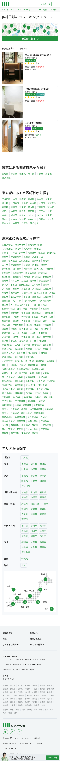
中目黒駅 (6, 397)
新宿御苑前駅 (23, 369)
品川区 (5, 203)
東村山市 (32, 219)
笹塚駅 (5, 433)
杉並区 (33, 203)
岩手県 (34, 464)
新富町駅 (51, 361)
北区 (49, 211)
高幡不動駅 (35, 373)
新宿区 (22, 199)
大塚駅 (20, 377)
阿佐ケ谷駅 (7, 349)
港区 (15, 199)
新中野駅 (40, 381)
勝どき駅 (29, 361)
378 (38, 602)
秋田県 (24, 469)
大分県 (34, 547)
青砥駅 (14, 340)
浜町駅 (35, 433)
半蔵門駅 (51, 381)
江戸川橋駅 (7, 393)
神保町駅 (25, 336)
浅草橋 (37, 324)
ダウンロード (52, 757)
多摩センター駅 (9, 252)
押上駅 (5, 304)
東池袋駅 (43, 332)
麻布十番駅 (20, 244)
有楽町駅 (36, 320)
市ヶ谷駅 (15, 280)
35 (45, 578)
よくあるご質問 (9, 644)
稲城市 (50, 219)
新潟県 (24, 492)
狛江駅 (29, 324)
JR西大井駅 (48, 397)
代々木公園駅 (45, 300)
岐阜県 (24, 504)
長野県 (43, 497)
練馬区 (16, 223)
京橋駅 (52, 292)
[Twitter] (5, 732)
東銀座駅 (32, 252)
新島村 (22, 215)
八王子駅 (17, 300)
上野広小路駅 (42, 389)
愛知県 (34, 509)
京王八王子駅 (8, 377)
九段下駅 (36, 296)
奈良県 (43, 514)
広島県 (43, 530)
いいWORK (9, 748)
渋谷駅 (18, 248)
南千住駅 (34, 328)
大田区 (42, 203)
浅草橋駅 (36, 312)
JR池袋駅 (49, 409)
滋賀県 (24, 519)
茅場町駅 (25, 288)
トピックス (7, 679)
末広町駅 (47, 344)
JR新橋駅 (27, 405)
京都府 (43, 509)
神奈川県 (6, 177)
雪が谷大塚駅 (8, 421)
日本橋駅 (17, 268)
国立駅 (42, 401)
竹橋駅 (22, 365)
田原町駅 (23, 328)
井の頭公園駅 (8, 389)
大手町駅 (6, 268)
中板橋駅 (25, 425)
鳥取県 (43, 525)
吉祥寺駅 (25, 316)
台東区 (48, 199)
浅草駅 (14, 328)
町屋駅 (44, 365)
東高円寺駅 (7, 385)
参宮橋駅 (43, 377)
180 (25, 602)
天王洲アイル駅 (20, 332)
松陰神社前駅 (8, 308)
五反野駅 (47, 296)
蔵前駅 (5, 328)
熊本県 (24, 547)
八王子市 (41, 211)
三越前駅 (45, 421)
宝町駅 (35, 425)
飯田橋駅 (25, 312)
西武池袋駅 (26, 413)
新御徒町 (17, 276)
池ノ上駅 (36, 336)
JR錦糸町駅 (7, 405)
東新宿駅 (21, 421)
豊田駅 (20, 389)
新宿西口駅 (7, 381)
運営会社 (6, 738)
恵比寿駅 (28, 248)
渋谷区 (31, 199)
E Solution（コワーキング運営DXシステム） (19, 669)
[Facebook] (19, 732)
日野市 (42, 219)
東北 (12, 709)
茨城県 (5, 173)
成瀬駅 (16, 320)
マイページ (45, 4)
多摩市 (5, 215)
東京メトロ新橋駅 (10, 409)
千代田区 (6, 199)
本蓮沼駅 (36, 344)
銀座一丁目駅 (49, 320)
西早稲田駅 (30, 272)
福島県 (43, 469)
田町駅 (46, 284)
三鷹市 (24, 223)
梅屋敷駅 (6, 320)
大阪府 (24, 514)
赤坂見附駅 (16, 256)
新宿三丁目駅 (40, 292)
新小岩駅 (15, 292)
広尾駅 (43, 417)
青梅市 (14, 219)
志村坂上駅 (7, 248)
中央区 (40, 199)
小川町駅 (34, 308)
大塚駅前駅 (31, 377)
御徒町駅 (51, 252)
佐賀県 (34, 542)
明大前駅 (47, 324)
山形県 (34, 469)
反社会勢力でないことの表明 (31, 743)
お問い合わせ (36, 638)
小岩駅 (27, 264)
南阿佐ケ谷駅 (8, 353)
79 (30, 595)
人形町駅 (25, 320)
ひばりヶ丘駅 (47, 316)
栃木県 (22, 173)
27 (13, 589)
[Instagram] (12, 732)
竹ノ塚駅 (17, 397)
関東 (17, 709)
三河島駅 (13, 365)
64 (40, 589)
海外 (16, 713)
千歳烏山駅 (48, 312)
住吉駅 (18, 405)
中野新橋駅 (18, 324)
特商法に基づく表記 (10, 743)
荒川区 (14, 207)
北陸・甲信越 (27, 709)
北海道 (24, 457)
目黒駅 (37, 397)
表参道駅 (30, 357)
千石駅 (37, 349)
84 (12, 604)
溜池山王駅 (24, 284)
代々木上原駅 (32, 429)
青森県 (24, 464)
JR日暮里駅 (33, 417)
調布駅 (35, 264)
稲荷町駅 (6, 276)
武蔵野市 (51, 203)
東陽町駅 (25, 433)
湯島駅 (5, 256)
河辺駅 (20, 429)
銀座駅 (42, 252)
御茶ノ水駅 (16, 296)
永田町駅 (19, 349)
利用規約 (36, 738)
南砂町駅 (43, 385)
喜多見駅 (30, 381)
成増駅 (24, 409)
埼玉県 (31, 173)
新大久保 (38, 268)
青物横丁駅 (31, 385)
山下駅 (33, 340)
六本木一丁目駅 (9, 284)
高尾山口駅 (37, 256)
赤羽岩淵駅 (44, 280)
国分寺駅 (23, 373)
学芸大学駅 (33, 421)
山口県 (24, 525)
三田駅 (33, 332)
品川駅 (16, 288)
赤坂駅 (37, 248)
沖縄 (10, 713)
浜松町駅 (36, 276)
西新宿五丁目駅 (9, 373)
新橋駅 (5, 312)
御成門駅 (40, 361)
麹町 (4, 365)
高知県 (43, 535)
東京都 (48, 173)
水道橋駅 (43, 340)
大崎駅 (22, 252)
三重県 (45, 504)
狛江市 (40, 215)
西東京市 (6, 223)
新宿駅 (46, 260)
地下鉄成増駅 (36, 409)
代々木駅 (45, 328)
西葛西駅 (15, 425)
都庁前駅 (6, 300)
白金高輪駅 (7, 244)
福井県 (24, 497)
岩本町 (29, 349)
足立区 (31, 207)
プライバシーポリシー (23, 738)
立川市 (31, 215)
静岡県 (24, 509)
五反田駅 (47, 288)
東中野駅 (47, 336)
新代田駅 (15, 433)
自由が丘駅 (26, 292)
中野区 (14, 211)
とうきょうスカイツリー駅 (23, 304)
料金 (5, 638)
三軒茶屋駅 (24, 260)
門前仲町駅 (7, 344)
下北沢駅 (49, 268)
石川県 (43, 492)
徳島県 (24, 535)
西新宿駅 (6, 332)
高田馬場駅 (18, 272)
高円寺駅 (19, 357)
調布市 (22, 211)
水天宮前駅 (33, 353)
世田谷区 (15, 203)
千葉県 (40, 173)
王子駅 (5, 264)
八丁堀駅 (6, 288)
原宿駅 (46, 393)
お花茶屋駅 (20, 417)
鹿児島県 (25, 552)
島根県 (24, 530)
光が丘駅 (6, 324)
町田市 (5, 211)
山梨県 (34, 497)
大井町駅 (15, 312)
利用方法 (34, 633)
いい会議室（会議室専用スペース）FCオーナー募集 (22, 664)
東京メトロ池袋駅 (10, 413)
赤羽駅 (33, 280)
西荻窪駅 (45, 429)
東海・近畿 (38, 709)
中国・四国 (49, 709)
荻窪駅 (5, 292)
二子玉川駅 (7, 401)
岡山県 (34, 530)
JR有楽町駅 (39, 405)
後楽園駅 (19, 393)
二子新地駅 (20, 401)
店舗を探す (8, 633)
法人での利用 (36, 644)
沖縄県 (24, 558)
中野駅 (27, 296)
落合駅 (5, 340)
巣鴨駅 (46, 349)
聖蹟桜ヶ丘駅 (38, 369)
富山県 (34, 492)
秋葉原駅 (47, 276)
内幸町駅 (19, 385)
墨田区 (31, 211)
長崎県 (43, 542)
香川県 (34, 525)
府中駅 (16, 336)
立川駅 (5, 425)
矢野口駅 (30, 389)
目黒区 (5, 207)
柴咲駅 (27, 344)
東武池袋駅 (39, 413)
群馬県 (14, 173)
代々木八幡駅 (30, 300)
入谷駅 (18, 344)
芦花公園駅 (7, 357)
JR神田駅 (6, 272)
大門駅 (27, 276)
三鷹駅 (24, 280)
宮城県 (43, 464)
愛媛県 (34, 535)
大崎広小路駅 (8, 369)
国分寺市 (34, 223)
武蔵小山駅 (7, 417)
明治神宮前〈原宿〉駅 (12, 361)
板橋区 (14, 215)
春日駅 (29, 393)
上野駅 (37, 393)
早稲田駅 (28, 397)
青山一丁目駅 (8, 429)
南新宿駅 (19, 381)
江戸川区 (41, 207)
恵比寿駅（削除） (36, 244)
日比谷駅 (21, 353)
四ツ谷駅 (36, 284)
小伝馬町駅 (46, 425)
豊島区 (24, 203)
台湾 (23, 565)
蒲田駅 (5, 296)
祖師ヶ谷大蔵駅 (9, 260)
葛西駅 (27, 256)
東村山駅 (6, 316)
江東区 (22, 207)
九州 (4, 713)
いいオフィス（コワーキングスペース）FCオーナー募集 (24, 659)
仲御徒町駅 (33, 365)
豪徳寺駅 (23, 340)
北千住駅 (42, 304)
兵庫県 (34, 514)
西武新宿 (36, 260)
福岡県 (24, 542)
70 (17, 597)
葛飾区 (50, 207)
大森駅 (46, 373)
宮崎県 (43, 547)
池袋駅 (16, 316)
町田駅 (35, 316)
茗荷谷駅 (6, 336)
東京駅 (44, 264)
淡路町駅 (45, 308)
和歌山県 (35, 504)
